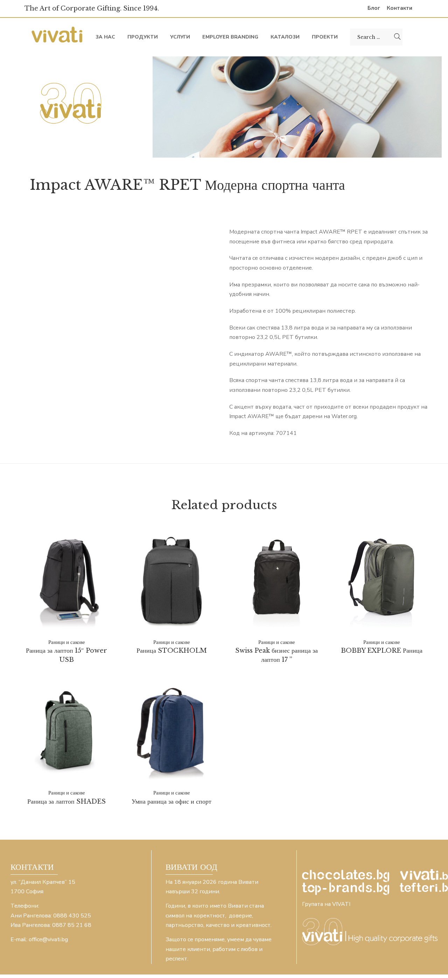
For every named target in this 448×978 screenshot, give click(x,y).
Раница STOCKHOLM (171, 650)
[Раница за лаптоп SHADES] (66, 733)
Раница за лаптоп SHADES (66, 801)
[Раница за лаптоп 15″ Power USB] (66, 582)
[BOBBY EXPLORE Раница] (381, 582)
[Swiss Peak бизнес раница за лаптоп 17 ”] (276, 582)
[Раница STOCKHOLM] (171, 582)
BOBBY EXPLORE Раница (381, 650)
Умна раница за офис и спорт (171, 801)
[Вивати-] (57, 37)
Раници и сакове (66, 642)
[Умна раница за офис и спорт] (171, 733)
